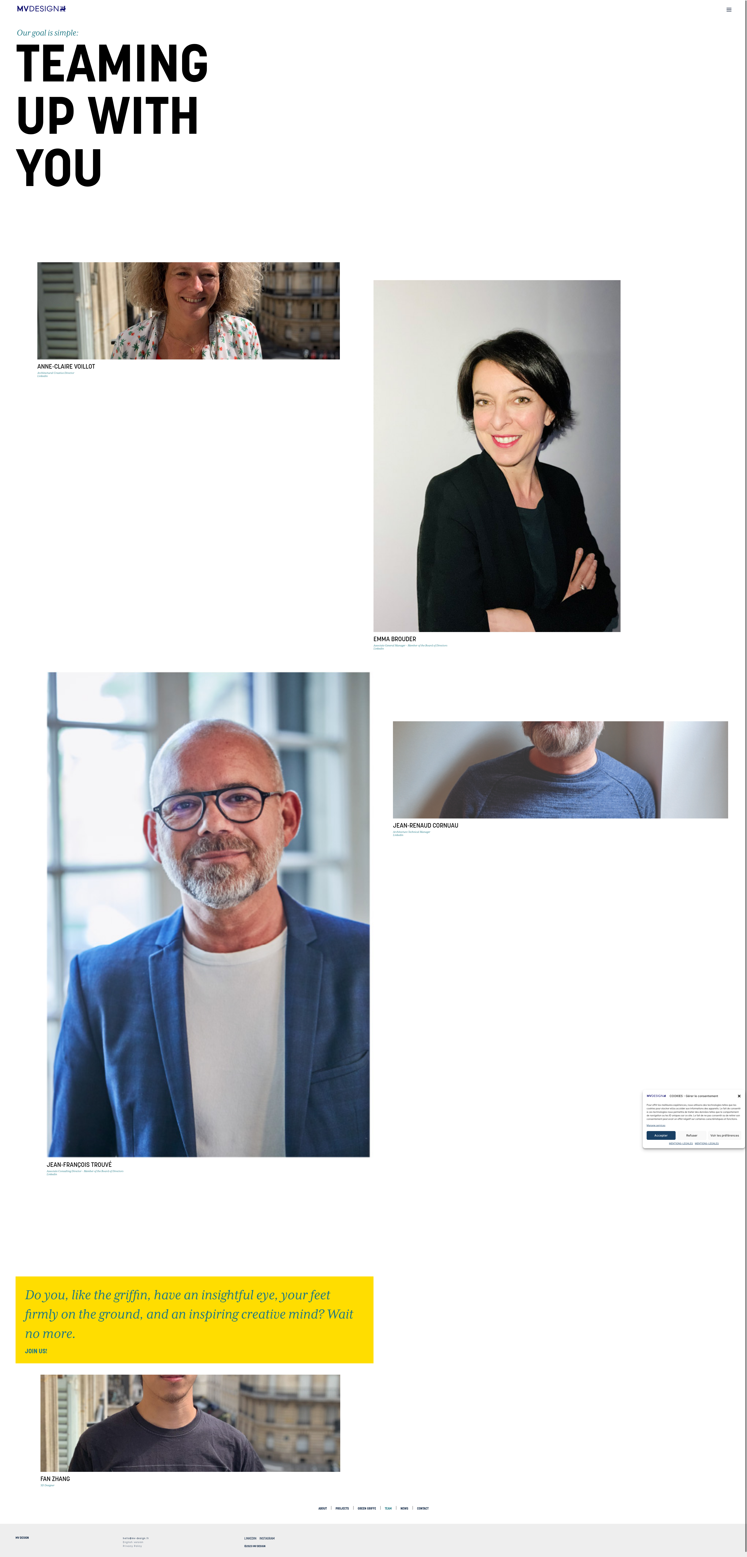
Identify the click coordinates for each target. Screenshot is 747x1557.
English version (133, 1542)
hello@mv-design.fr (136, 1538)
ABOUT (322, 1508)
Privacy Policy (132, 1546)
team (388, 1508)
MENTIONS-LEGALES (681, 1143)
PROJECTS (342, 1508)
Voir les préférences (724, 1135)
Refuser (691, 1135)
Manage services (656, 1125)
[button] (739, 1096)
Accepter (661, 1135)
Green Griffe (367, 1508)
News (404, 1508)
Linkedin (42, 376)
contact (423, 1508)
